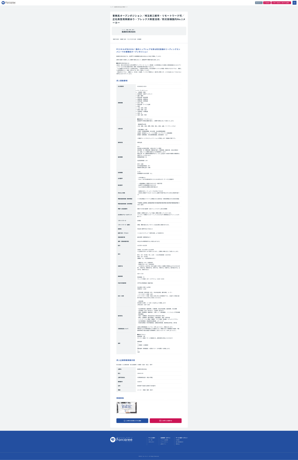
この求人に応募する (167, 420)
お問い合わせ (151, 442)
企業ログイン (163, 444)
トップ (111, 7)
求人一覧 (150, 440)
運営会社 (178, 444)
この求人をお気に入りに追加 (133, 420)
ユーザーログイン (164, 442)
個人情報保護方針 (179, 442)
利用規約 (178, 440)
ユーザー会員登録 (164, 440)
